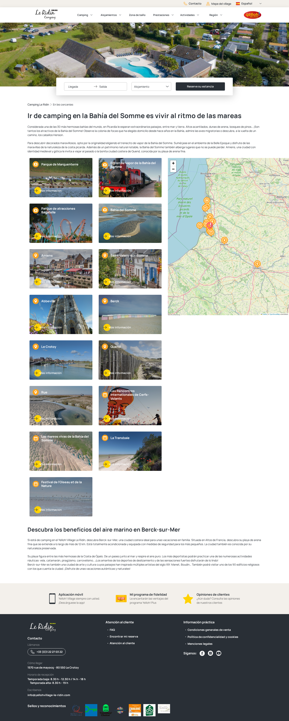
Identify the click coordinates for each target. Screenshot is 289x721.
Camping (82, 15)
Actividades (187, 15)
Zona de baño (137, 15)
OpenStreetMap (275, 314)
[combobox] (151, 86)
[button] (207, 201)
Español (246, 3)
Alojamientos (109, 15)
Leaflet (264, 314)
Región (213, 15)
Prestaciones (161, 15)
